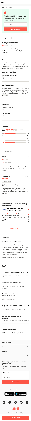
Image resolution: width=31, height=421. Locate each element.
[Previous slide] (3, 232)
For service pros (6, 347)
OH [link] (6, 7)
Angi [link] (3, 7)
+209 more (8, 53)
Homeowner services (7, 342)
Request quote (14, 228)
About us (4, 356)
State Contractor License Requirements (12, 241)
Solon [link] (10, 7)
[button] (3, 232)
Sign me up (15, 382)
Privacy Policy (19, 413)
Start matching (15, 29)
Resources (4, 351)
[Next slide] (7, 232)
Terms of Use (11, 413)
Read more (5, 95)
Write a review (15, 146)
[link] (14, 215)
